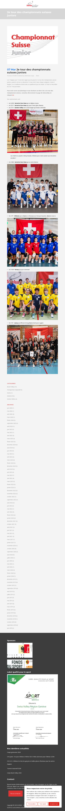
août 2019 (10, 591)
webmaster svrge (29, 76)
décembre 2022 (11, 490)
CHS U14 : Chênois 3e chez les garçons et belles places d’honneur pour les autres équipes (31, 762)
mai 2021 (9, 533)
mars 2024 (10, 460)
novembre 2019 (11, 582)
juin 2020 (9, 561)
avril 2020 (9, 567)
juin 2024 (9, 451)
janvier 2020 (10, 576)
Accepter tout (54, 804)
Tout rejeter (43, 804)
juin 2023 (9, 472)
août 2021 (10, 527)
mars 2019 (10, 607)
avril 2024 (9, 457)
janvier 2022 (10, 518)
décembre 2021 (11, 521)
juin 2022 (9, 506)
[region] (43, 797)
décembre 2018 (11, 616)
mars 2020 (10, 570)
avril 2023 (9, 478)
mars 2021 (10, 539)
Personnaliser (32, 804)
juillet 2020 (10, 558)
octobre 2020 (10, 548)
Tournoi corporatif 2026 (14, 768)
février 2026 (10, 420)
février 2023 (10, 484)
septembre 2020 (11, 551)
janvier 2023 (10, 487)
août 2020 (10, 555)
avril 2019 (9, 603)
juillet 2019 (10, 594)
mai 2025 (9, 432)
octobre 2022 (10, 496)
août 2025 (10, 426)
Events (9, 393)
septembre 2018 (11, 625)
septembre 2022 (11, 500)
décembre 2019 (11, 579)
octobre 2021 (10, 524)
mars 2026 (10, 417)
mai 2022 (9, 509)
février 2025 (10, 441)
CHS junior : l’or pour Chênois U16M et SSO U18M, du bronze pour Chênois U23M (30, 756)
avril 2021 (9, 536)
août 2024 (10, 448)
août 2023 (10, 469)
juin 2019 (9, 597)
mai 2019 (9, 600)
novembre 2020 (11, 545)
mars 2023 (10, 481)
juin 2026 (9, 408)
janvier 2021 (10, 542)
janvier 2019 (10, 613)
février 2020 (10, 573)
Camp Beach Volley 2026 (14, 773)
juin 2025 (9, 429)
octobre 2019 (10, 585)
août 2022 (10, 503)
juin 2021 (9, 530)
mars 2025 (10, 438)
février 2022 (10, 515)
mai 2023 (9, 475)
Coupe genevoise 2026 (14, 752)
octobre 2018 (10, 622)
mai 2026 (9, 411)
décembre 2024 (11, 444)
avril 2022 (9, 512)
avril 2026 (9, 414)
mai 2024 (9, 454)
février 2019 (10, 610)
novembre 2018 (11, 619)
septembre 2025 (11, 423)
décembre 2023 (11, 466)
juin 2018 (9, 628)
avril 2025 (9, 435)
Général (20, 76)
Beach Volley (10, 387)
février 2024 (10, 463)
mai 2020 (9, 564)
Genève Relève (11, 399)
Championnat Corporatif (13, 390)
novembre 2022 (11, 493)
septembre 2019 (11, 588)
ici (13, 95)
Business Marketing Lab (23, 807)
